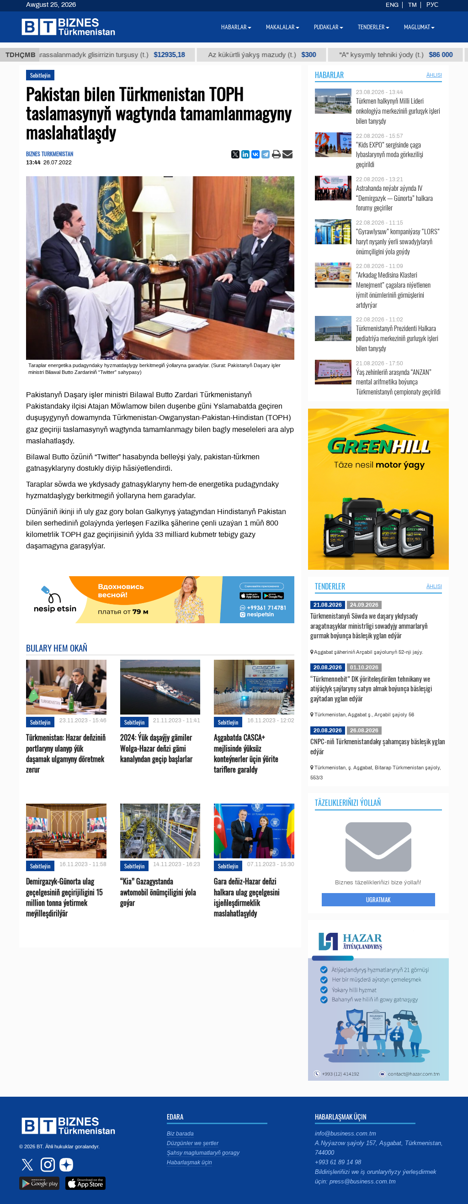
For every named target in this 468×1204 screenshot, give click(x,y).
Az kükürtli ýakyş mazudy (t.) (237, 54)
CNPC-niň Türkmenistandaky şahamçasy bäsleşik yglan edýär (377, 746)
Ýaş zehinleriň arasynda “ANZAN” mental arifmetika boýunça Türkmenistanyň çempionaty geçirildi (398, 382)
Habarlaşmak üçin (189, 1162)
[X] (235, 154)
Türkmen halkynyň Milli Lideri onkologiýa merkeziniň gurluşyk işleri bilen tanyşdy (398, 111)
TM (412, 5)
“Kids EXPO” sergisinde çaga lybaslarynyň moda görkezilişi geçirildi (389, 154)
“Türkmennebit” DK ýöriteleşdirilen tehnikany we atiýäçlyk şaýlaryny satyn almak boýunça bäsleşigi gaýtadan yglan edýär (371, 688)
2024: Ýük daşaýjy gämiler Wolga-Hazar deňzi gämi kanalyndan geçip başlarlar (156, 748)
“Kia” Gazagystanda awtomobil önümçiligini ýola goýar (158, 892)
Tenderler (330, 586)
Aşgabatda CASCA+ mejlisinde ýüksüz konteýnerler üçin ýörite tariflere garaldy (246, 753)
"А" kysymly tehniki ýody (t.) (370, 54)
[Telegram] (265, 154)
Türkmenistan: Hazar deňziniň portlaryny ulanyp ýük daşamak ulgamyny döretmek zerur (66, 753)
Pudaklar (326, 27)
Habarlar (329, 74)
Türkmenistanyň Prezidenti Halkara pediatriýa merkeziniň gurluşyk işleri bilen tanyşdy (397, 338)
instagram (46, 1165)
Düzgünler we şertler (192, 1143)
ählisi (434, 75)
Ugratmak (378, 899)
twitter (28, 1165)
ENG (392, 5)
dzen (65, 1165)
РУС (432, 5)
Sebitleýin (40, 75)
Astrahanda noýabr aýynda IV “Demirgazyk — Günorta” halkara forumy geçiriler (394, 198)
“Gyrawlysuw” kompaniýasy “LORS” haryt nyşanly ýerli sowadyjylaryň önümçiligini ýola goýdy (398, 241)
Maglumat (417, 27)
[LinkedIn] (245, 154)
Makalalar (280, 27)
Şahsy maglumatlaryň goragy (203, 1153)
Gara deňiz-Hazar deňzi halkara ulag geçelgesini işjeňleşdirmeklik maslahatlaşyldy (247, 897)
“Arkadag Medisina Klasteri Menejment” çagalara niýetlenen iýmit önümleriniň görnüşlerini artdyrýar (393, 289)
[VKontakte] (255, 154)
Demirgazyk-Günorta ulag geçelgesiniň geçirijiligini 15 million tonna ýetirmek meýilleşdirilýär (64, 897)
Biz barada (180, 1133)
